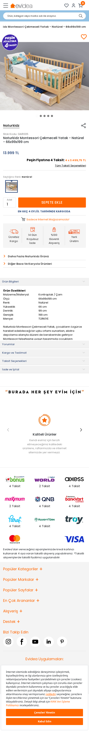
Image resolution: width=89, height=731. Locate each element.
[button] (37, 116)
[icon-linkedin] (48, 642)
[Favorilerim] (66, 5)
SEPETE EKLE (52, 202)
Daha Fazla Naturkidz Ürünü (28, 256)
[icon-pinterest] (62, 642)
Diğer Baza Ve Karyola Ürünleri (30, 264)
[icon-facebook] (22, 642)
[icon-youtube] (35, 642)
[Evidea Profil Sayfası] (73, 5)
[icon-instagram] (8, 642)
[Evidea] (21, 5)
